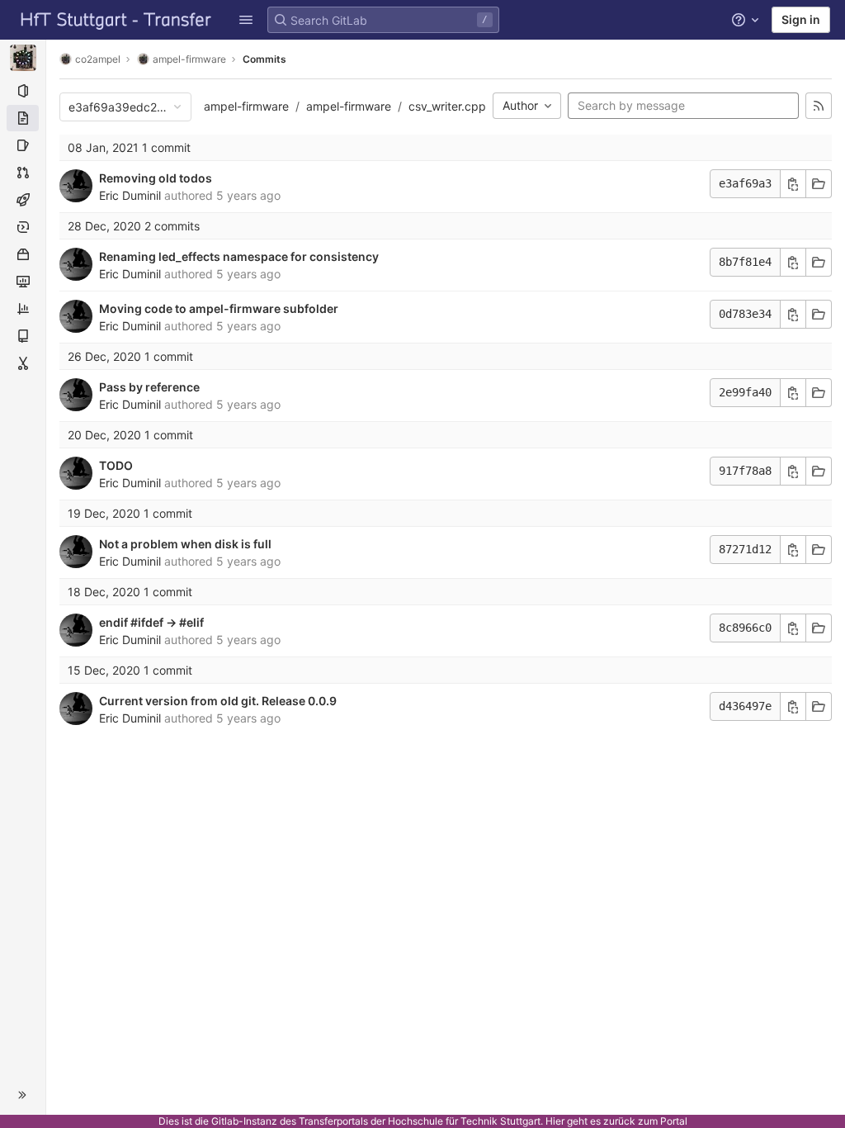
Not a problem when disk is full (185, 544)
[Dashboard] (116, 19)
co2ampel (97, 59)
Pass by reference (149, 387)
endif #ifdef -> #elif (151, 622)
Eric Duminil (130, 195)
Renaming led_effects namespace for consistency (239, 256)
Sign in (800, 19)
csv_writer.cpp (447, 106)
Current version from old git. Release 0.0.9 (218, 701)
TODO (116, 465)
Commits (264, 59)
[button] (246, 20)
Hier (554, 1121)
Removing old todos (155, 178)
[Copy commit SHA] (793, 183)
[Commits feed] (818, 105)
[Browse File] (818, 183)
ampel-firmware (246, 106)
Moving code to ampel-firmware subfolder (218, 308)
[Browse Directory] (818, 392)
